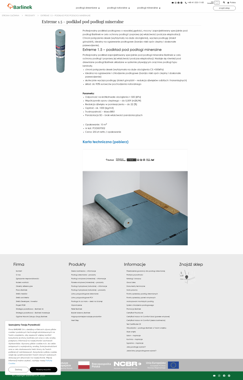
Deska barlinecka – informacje (83, 271)
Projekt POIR (20, 305)
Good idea (131, 282)
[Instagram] (175, 3)
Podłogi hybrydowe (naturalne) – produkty (88, 290)
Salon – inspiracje (133, 335)
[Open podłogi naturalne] (129, 8)
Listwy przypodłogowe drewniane (84, 294)
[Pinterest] (181, 3)
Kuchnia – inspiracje (135, 339)
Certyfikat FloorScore (135, 313)
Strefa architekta (22, 298)
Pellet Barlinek (76, 309)
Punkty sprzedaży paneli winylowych (141, 298)
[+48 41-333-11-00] (186, 3)
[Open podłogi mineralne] (160, 8)
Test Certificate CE (134, 324)
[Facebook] (178, 3)
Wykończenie (76, 305)
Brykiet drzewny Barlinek (80, 313)
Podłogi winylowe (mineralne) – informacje (88, 279)
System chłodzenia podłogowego (140, 305)
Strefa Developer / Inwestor (26, 301)
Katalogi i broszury (134, 279)
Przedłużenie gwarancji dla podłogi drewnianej (146, 271)
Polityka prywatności (135, 275)
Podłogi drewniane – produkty (83, 275)
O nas (18, 275)
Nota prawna (132, 290)
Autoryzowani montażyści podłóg (140, 301)
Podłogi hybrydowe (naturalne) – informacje (89, 286)
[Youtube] (172, 3)
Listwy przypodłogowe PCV (82, 298)
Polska (233, 3)
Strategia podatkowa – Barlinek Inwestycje (33, 313)
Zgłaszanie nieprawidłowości (27, 279)
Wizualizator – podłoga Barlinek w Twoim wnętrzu (146, 328)
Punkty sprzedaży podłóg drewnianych (142, 294)
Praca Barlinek (21, 290)
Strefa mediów (21, 294)
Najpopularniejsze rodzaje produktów (86, 317)
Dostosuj (18, 369)
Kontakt (19, 271)
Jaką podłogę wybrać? (136, 347)
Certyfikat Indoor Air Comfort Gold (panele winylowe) (148, 317)
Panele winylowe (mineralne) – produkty (87, 282)
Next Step (75, 320)
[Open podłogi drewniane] (99, 8)
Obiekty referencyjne (24, 286)
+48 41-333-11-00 (196, 3)
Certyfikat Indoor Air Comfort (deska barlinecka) (146, 320)
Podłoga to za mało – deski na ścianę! (87, 301)
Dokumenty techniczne (136, 286)
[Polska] (228, 3)
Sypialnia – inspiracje (135, 343)
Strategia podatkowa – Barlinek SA (30, 309)
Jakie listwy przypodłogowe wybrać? (141, 351)
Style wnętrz (131, 332)
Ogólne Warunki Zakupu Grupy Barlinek (31, 317)
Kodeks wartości (22, 282)
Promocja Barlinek (134, 309)
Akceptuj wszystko (43, 369)
